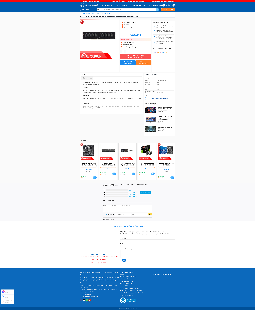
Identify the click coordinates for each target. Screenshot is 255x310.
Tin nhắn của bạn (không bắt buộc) (128, 248)
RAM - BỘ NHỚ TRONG (104, 13)
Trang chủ (82, 13)
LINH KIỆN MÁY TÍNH (91, 13)
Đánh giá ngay (145, 193)
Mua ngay (143, 62)
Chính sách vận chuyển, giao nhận (130, 288)
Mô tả (83, 75)
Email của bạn (123, 243)
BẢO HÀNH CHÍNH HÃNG (139, 5)
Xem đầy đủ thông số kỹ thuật (160, 98)
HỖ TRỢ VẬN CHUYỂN (156, 5)
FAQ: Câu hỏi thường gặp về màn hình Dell (132, 292)
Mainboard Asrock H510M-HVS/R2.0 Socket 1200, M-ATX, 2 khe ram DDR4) (89, 164)
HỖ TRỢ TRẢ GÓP (108, 5)
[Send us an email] (84, 300)
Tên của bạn (123, 238)
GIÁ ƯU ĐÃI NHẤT (123, 5)
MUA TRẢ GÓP (128, 62)
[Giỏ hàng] (173, 5)
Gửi (150, 214)
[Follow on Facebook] (81, 300)
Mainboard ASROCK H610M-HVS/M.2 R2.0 (166, 164)
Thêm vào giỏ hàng (135, 56)
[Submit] (157, 9)
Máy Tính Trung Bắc (132, 308)
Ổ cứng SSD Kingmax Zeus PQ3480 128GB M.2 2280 (128, 164)
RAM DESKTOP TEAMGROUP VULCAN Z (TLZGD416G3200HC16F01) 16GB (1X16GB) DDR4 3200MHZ (108, 164)
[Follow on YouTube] (89, 300)
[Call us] (86, 300)
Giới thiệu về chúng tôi (127, 295)
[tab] (111, 75)
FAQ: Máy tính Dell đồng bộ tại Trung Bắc (131, 290)
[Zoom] (81, 57)
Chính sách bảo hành (126, 283)
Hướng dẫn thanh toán (127, 278)
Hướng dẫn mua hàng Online (128, 276)
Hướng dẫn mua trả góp (127, 281)
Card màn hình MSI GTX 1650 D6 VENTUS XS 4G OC (147, 164)
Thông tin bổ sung (87, 78)
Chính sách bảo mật (126, 286)
